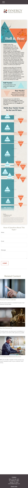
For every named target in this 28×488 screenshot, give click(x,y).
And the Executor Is (6, 328)
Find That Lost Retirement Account (10, 356)
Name (2, 232)
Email (2, 241)
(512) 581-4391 (15, 479)
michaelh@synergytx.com (14, 483)
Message (3, 250)
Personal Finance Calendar (8, 299)
